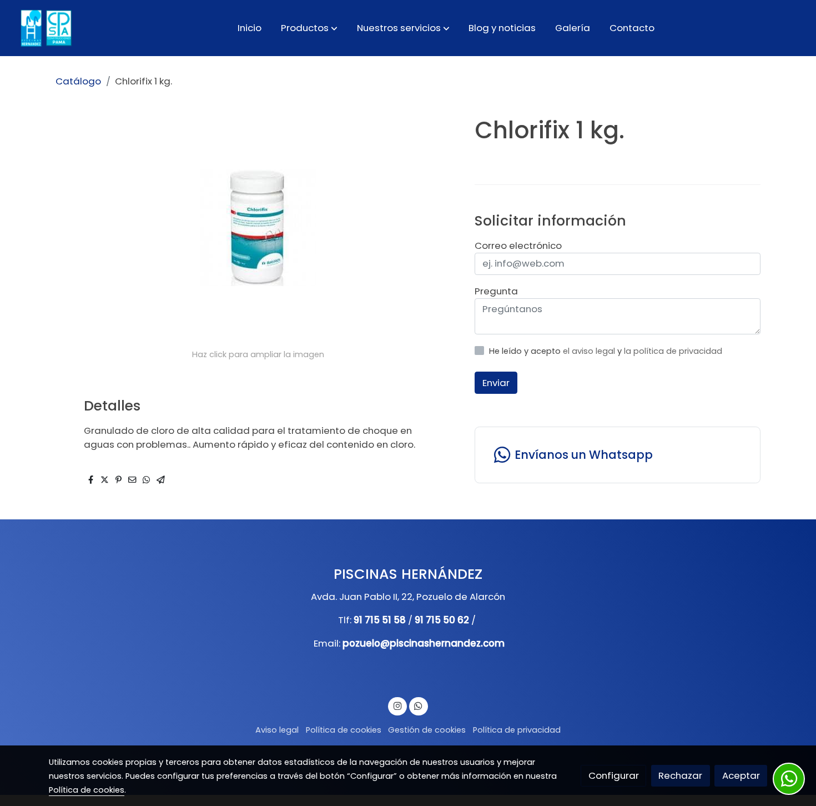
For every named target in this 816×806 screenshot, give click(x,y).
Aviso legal (277, 729)
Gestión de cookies (427, 729)
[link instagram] (397, 705)
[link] (45, 28)
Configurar (613, 775)
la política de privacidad (673, 351)
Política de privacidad (517, 729)
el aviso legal (590, 351)
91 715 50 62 (442, 620)
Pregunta (496, 291)
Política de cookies (343, 729)
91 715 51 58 (380, 620)
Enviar (496, 382)
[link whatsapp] (418, 705)
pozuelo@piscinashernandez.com (423, 643)
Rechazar (680, 775)
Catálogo (78, 81)
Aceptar (741, 775)
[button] (309, 28)
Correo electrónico (518, 245)
